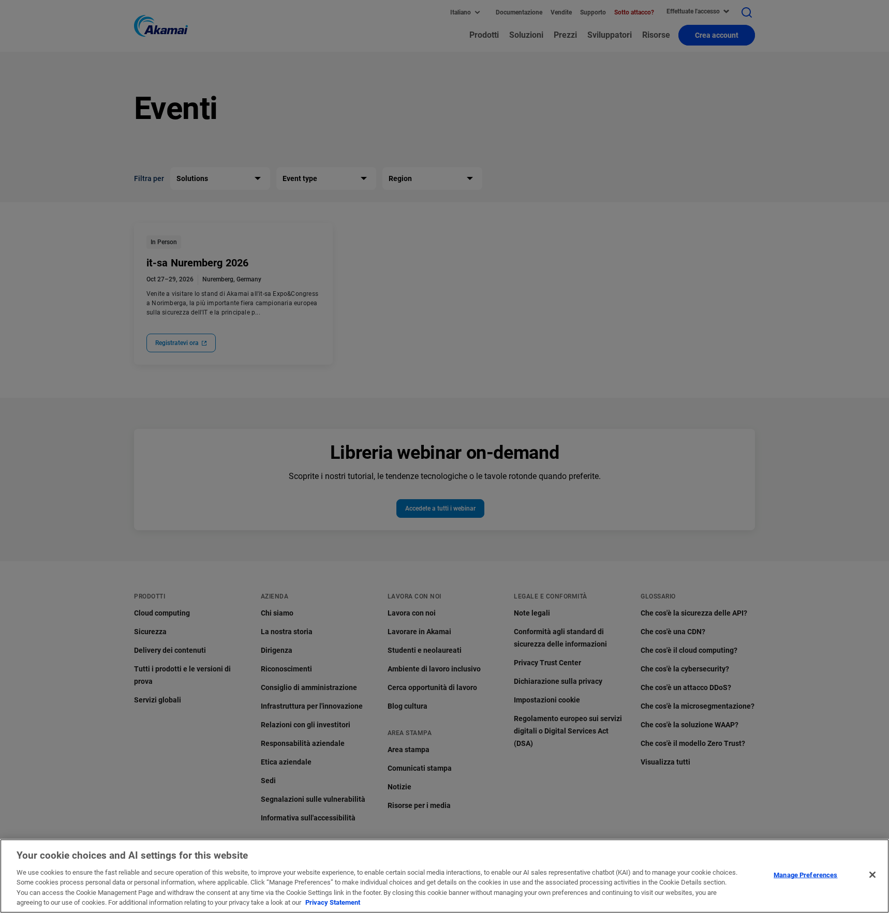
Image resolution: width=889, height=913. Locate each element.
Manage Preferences (805, 875)
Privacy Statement (332, 902)
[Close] (872, 874)
